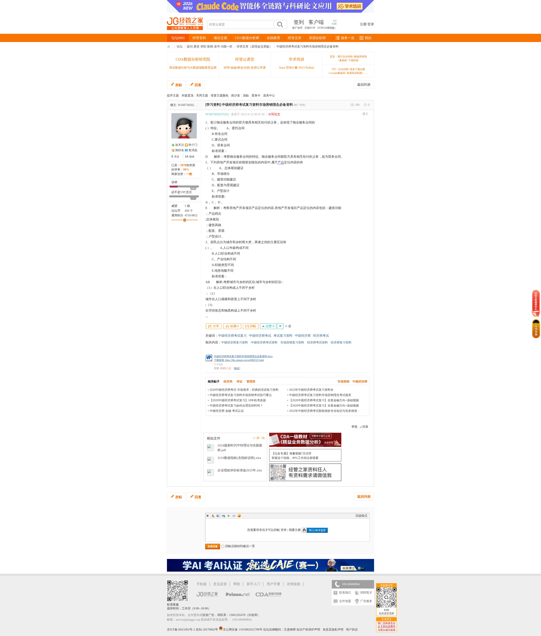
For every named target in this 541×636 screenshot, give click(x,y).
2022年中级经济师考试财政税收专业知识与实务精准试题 (326, 410)
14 (186, 156)
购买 (236, 368)
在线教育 (273, 38)
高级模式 (361, 515)
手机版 (202, 584)
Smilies (239, 516)
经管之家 (169, 46)
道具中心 (269, 95)
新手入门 (253, 584)
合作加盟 (345, 601)
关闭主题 (202, 95)
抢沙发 (235, 95)
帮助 (236, 584)
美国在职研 (317, 38)
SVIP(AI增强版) (326, 27)
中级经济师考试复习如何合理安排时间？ (236, 405)
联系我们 (345, 592)
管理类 (250, 381)
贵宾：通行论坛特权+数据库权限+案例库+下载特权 (348, 58)
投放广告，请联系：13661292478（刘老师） (231, 615)
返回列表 (364, 84)
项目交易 (220, 38)
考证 (239, 381)
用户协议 (352, 629)
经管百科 (199, 38)
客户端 (316, 22)
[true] (280, 24)
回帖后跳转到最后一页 (240, 546)
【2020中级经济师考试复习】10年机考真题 (238, 400)
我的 (368, 38)
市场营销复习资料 (292, 342)
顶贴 (246, 95)
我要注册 (295, 530)
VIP (182, 192)
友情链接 (293, 584)
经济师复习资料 (341, 342)
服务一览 (347, 38)
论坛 (180, 46)
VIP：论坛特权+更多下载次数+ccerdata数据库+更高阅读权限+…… (348, 71)
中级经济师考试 (260, 335)
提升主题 (173, 95)
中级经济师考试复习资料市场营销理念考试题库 (320, 395)
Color (213, 516)
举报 (354, 426)
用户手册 (273, 584)
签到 (299, 22)
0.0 (334, 20)
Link (223, 516)
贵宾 (189, 192)
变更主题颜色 (219, 95)
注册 (363, 24)
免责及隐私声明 (333, 629)
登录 (370, 24)
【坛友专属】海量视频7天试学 (291, 453)
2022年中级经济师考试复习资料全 (311, 389)
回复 (198, 85)
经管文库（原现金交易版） (254, 46)
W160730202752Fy (190, 105)
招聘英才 (366, 592)
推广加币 (297, 27)
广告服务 (366, 601)
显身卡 (255, 95)
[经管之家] (185, 33)
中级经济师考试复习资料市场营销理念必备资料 (307, 46)
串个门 (193, 144)
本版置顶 (187, 95)
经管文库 (294, 38)
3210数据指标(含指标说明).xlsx (239, 458)
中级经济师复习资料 (234, 342)
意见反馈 (220, 584)
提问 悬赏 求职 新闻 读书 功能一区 (209, 46)
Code (234, 516)
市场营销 (343, 381)
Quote (229, 516)
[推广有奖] (299, 104)
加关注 (179, 144)
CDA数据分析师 (247, 38)
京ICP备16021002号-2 (181, 629)
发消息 (193, 150)
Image (218, 516)
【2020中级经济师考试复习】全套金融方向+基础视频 (324, 400)
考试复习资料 (282, 335)
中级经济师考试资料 (264, 342)
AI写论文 (274, 114)
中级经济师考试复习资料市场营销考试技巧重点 (241, 395)
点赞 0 (269, 326)
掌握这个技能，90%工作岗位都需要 (295, 458)
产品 (281, 162)
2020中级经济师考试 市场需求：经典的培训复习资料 (244, 389)
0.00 (334, 23)
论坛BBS (178, 38)
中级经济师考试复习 (232, 335)
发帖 (178, 85)
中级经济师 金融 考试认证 (227, 410)
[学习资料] (213, 104)
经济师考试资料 (317, 342)
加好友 (179, 150)
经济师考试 (321, 335)
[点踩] (280, 326)
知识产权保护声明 (308, 629)
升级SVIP (310, 27)
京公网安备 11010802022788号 (243, 629)
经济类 (228, 381)
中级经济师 (303, 335)
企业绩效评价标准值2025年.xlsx (239, 470)
